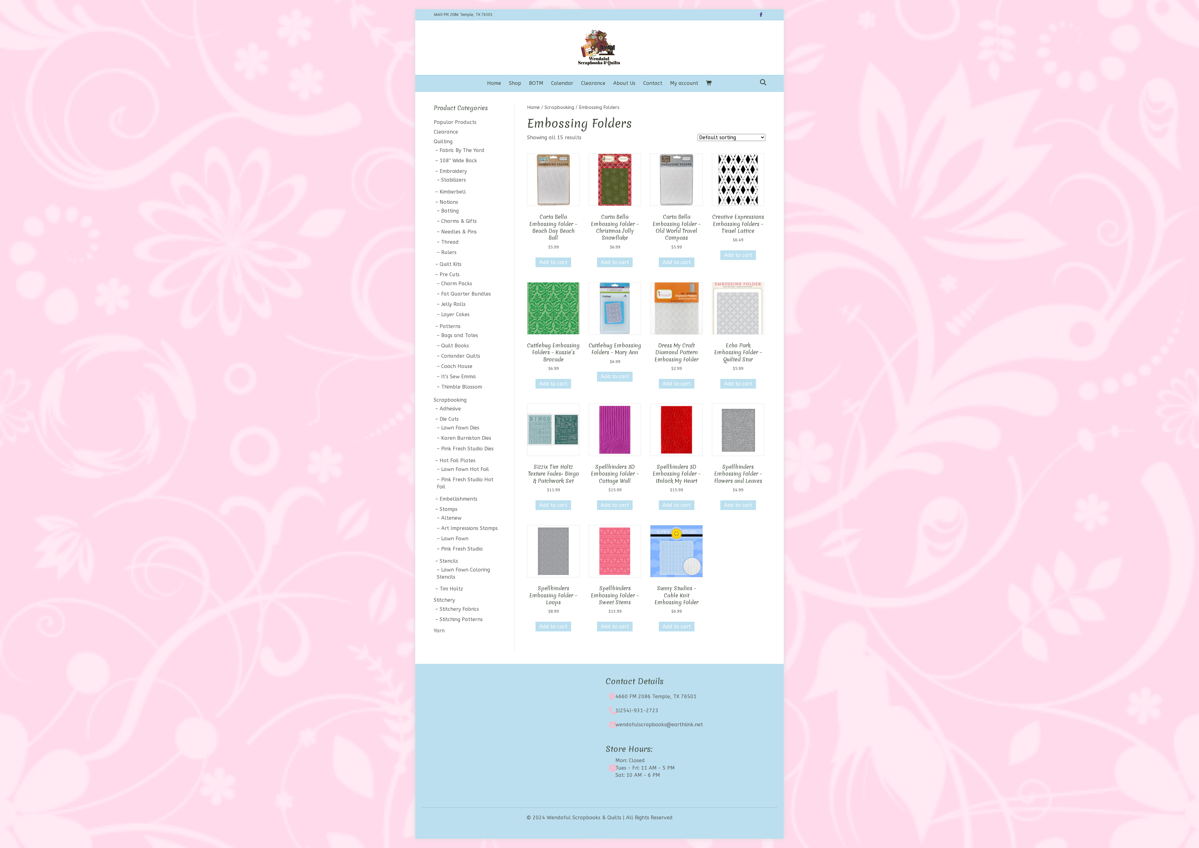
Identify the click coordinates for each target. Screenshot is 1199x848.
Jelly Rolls (453, 304)
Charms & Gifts (459, 221)
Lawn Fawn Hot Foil (465, 469)
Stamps (448, 509)
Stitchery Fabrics (459, 609)
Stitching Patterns (461, 619)
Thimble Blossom (461, 387)
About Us (624, 83)
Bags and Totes (459, 335)
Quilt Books (455, 346)
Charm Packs (456, 284)
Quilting (443, 142)
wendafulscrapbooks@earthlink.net (659, 725)
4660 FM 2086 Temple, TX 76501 (656, 696)
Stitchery (444, 600)
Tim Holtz (451, 589)
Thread (450, 242)
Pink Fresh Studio (462, 549)
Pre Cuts (450, 274)
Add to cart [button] (553, 262)
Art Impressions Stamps (469, 528)
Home (494, 83)
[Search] (761, 82)
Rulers (448, 252)
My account (684, 83)
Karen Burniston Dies (466, 438)
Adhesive (450, 409)
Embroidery (453, 171)
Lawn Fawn (454, 539)
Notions (449, 202)
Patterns (450, 326)
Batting (450, 211)
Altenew (451, 518)
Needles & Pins (459, 232)
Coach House (456, 366)
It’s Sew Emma (458, 377)
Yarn (439, 631)
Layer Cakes (455, 314)
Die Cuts (449, 419)
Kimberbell (453, 192)
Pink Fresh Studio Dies (467, 449)
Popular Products (455, 122)
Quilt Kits (450, 264)
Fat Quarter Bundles (466, 294)
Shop (515, 83)
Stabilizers (453, 180)
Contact (652, 83)
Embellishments (458, 499)
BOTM (536, 83)
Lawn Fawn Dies (460, 428)
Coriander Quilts (460, 356)
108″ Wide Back (458, 161)
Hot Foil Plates (458, 460)
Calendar (562, 83)
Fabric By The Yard (462, 150)
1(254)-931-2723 (637, 710)
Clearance (593, 83)
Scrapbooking (559, 107)
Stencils (449, 561)
